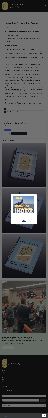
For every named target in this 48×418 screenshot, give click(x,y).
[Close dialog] (36, 194)
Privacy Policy (4, 416)
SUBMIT (24, 220)
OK (44, 415)
